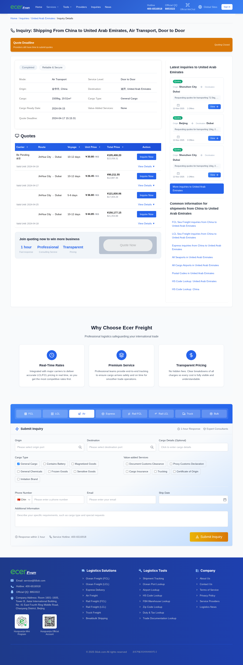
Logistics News (208, 606)
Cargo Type (21, 457)
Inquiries (96, 7)
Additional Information (27, 508)
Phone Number (23, 492)
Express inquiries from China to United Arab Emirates (196, 247)
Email (90, 492)
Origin (18, 440)
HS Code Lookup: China (185, 289)
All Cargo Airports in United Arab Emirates (195, 265)
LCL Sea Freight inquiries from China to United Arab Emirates (194, 235)
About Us (205, 578)
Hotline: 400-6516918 (28, 586)
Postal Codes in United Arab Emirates (193, 273)
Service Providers (210, 601)
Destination (93, 440)
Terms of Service (209, 589)
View (212, 106)
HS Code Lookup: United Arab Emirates (194, 281)
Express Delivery (95, 589)
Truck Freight (93, 612)
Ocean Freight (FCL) (97, 578)
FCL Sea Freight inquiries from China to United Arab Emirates (194, 224)
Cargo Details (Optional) (172, 440)
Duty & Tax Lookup (153, 612)
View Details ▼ (146, 166)
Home (38, 7)
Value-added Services (136, 457)
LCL (57, 413)
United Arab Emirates (43, 18)
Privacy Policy (207, 595)
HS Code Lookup (152, 595)
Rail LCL (163, 413)
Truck (190, 413)
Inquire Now (146, 156)
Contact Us (206, 584)
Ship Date (164, 492)
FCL (30, 413)
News (108, 7)
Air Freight (92, 595)
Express (110, 413)
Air (83, 413)
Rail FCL (137, 413)
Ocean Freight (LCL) (97, 584)
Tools (67, 7)
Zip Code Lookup (152, 606)
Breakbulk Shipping (97, 618)
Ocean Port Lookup (154, 584)
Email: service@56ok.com (30, 580)
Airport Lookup (151, 589)
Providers (81, 7)
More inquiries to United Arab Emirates (189, 188)
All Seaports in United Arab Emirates (192, 257)
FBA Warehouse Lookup (156, 601)
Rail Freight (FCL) (96, 601)
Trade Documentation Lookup (159, 618)
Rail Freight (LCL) (96, 606)
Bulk (216, 413)
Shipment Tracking (153, 578)
